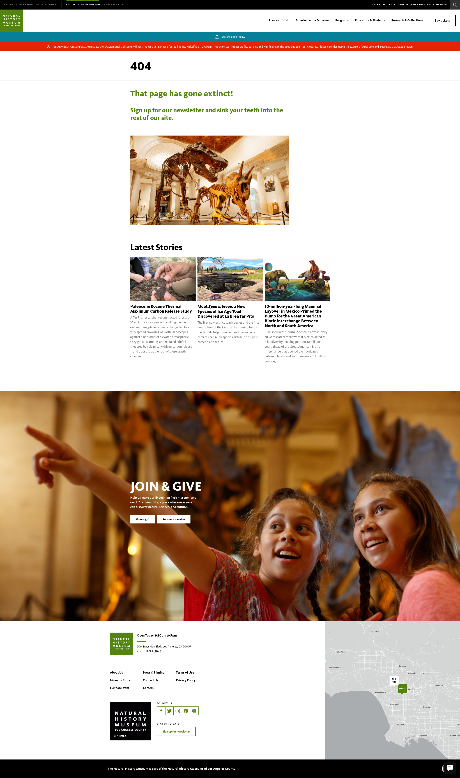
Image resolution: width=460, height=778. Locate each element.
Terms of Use (185, 672)
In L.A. (392, 4)
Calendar (379, 4)
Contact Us (150, 680)
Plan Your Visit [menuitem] (279, 20)
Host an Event (119, 688)
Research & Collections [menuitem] (407, 20)
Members (442, 4)
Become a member (173, 519)
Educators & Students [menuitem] (370, 20)
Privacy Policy (186, 680)
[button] (449, 767)
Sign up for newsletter (176, 731)
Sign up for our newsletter (167, 110)
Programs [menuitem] (342, 20)
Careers (148, 688)
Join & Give (417, 4)
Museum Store (120, 680)
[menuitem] (31, 5)
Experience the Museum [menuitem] (312, 20)
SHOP (430, 4)
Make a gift (143, 519)
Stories (403, 4)
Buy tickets (442, 20)
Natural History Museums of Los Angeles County (201, 769)
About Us (116, 672)
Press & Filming (153, 672)
